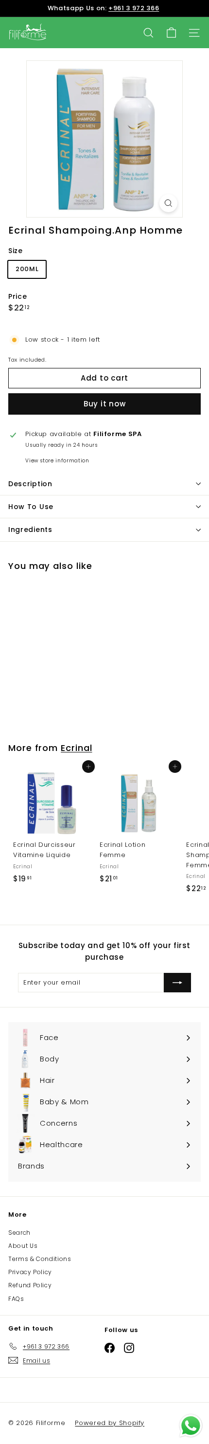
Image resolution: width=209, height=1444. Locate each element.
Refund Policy (30, 1285)
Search (19, 1232)
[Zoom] (168, 203)
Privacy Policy (30, 1272)
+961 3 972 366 (133, 8)
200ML (27, 269)
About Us (22, 1246)
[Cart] (171, 32)
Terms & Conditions (39, 1259)
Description (30, 484)
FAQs (16, 1299)
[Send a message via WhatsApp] (190, 1425)
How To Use (30, 507)
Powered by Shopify (109, 1422)
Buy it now (105, 404)
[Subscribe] (177, 982)
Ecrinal (76, 748)
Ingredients (30, 529)
